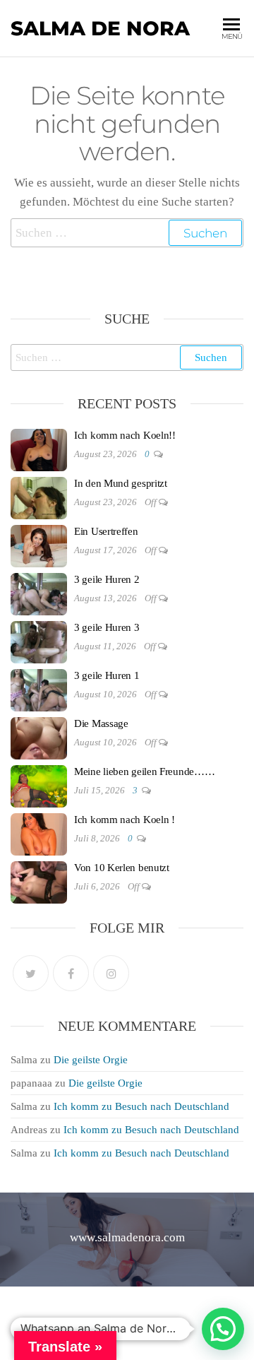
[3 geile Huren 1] (39, 689)
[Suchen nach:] (127, 232)
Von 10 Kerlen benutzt (121, 867)
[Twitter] (31, 973)
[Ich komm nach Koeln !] (39, 833)
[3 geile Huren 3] (39, 641)
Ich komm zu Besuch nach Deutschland (141, 1106)
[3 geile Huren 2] (39, 593)
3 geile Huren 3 (107, 627)
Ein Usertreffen (106, 531)
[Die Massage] (39, 737)
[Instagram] (111, 973)
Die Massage (101, 723)
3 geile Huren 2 (107, 579)
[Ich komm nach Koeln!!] (39, 449)
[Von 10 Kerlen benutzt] (39, 881)
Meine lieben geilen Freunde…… (144, 771)
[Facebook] (71, 973)
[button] (223, 1329)
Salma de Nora (100, 28)
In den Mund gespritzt (120, 483)
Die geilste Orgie (91, 1059)
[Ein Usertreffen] (39, 545)
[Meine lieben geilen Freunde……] (39, 785)
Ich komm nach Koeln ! (124, 819)
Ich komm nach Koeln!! (125, 435)
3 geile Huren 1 (107, 675)
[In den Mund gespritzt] (39, 497)
